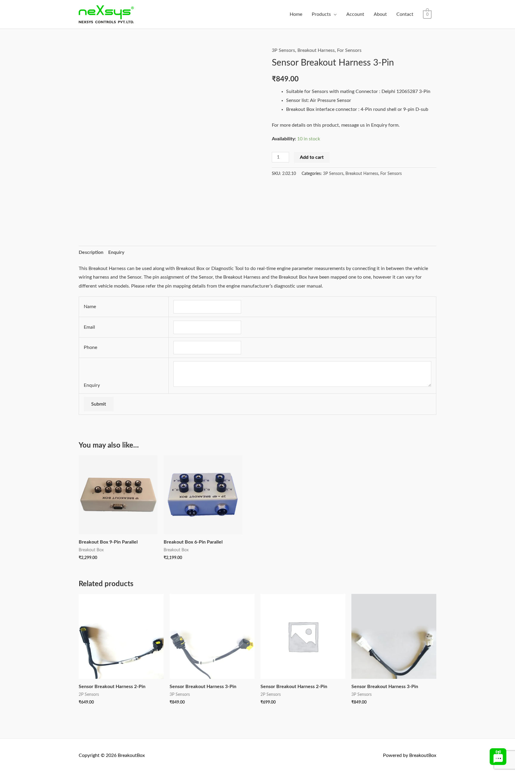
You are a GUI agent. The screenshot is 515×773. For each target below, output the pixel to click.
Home (296, 14)
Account (355, 14)
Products (321, 14)
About (380, 14)
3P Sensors (283, 50)
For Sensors (349, 50)
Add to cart (312, 157)
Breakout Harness (316, 50)
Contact (404, 14)
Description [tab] (91, 252)
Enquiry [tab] (116, 252)
